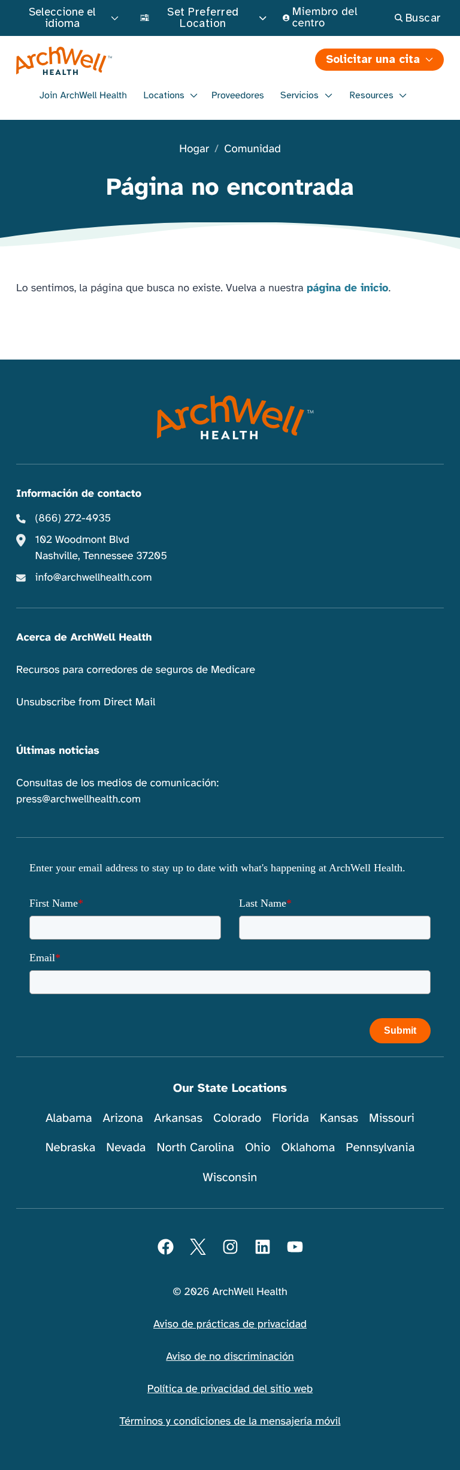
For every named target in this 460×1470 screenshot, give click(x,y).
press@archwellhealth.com (78, 799)
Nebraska (71, 1147)
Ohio (258, 1147)
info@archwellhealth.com (93, 577)
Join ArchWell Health (83, 95)
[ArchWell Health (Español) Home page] (230, 417)
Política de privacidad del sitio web (230, 1389)
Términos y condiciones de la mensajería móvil (230, 1421)
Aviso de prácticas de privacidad (230, 1324)
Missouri (391, 1117)
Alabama (69, 1117)
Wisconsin (230, 1177)
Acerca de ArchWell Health (84, 637)
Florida (290, 1117)
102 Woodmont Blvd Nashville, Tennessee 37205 (101, 548)
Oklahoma (308, 1147)
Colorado (237, 1117)
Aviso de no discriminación (229, 1356)
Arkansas (178, 1117)
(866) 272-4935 (73, 518)
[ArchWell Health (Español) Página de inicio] (122, 60)
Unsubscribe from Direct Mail (85, 702)
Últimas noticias (57, 750)
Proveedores (237, 95)
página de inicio (348, 288)
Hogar (194, 149)
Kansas (339, 1117)
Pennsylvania (380, 1147)
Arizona (123, 1117)
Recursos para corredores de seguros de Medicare (135, 670)
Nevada (126, 1147)
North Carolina (195, 1147)
